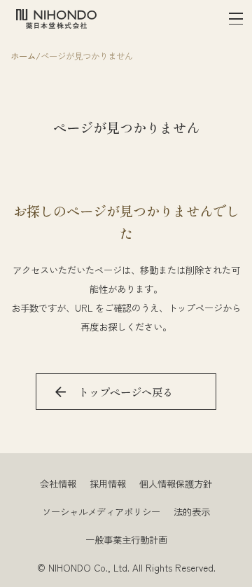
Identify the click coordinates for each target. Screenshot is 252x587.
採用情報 (108, 483)
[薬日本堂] (56, 19)
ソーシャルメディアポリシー (101, 511)
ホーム (23, 56)
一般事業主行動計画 (126, 539)
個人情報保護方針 (175, 483)
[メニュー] (236, 19)
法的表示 (192, 511)
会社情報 (58, 483)
